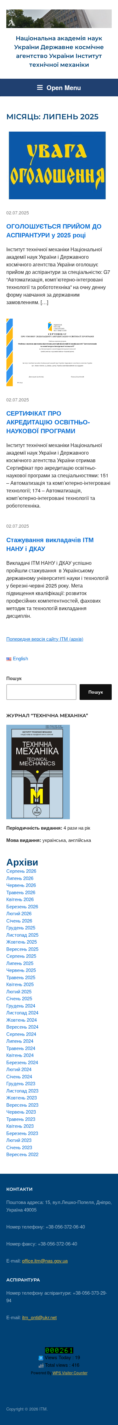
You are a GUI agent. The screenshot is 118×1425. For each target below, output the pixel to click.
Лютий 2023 (18, 1140)
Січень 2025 (19, 998)
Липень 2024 (19, 1040)
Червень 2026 (21, 885)
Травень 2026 (20, 892)
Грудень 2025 (20, 927)
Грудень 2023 (20, 1083)
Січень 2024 (19, 1076)
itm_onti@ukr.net (39, 1317)
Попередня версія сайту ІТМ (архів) (44, 638)
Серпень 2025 (21, 955)
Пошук (14, 678)
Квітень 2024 (20, 1055)
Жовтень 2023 (21, 1097)
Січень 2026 (19, 920)
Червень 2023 (21, 1111)
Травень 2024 (20, 1048)
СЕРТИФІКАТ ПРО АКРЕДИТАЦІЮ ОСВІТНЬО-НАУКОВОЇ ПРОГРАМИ (48, 421)
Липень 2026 (19, 878)
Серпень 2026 (21, 870)
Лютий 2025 (18, 991)
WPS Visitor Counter (70, 1372)
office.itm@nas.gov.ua (45, 1260)
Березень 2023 (22, 1133)
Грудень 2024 (20, 1005)
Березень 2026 (22, 906)
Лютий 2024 (18, 1069)
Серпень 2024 (21, 1033)
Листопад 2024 (22, 1012)
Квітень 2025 (20, 984)
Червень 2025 (21, 970)
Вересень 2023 (22, 1104)
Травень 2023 (20, 1119)
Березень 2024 (22, 1062)
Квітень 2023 (20, 1125)
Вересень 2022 (22, 1154)
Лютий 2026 (18, 913)
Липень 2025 (19, 963)
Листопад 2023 (22, 1090)
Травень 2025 (20, 977)
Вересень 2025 (22, 948)
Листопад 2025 (22, 934)
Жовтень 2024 (21, 1019)
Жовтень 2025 (21, 941)
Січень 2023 (19, 1147)
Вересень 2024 (22, 1026)
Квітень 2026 (20, 899)
